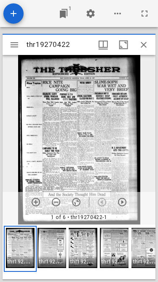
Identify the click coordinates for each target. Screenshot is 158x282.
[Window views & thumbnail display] (103, 45)
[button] (20, 249)
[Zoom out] (56, 202)
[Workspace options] (117, 13)
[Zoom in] (36, 202)
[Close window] (144, 45)
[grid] (79, 252)
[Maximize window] (123, 45)
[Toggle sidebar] (14, 45)
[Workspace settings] (90, 13)
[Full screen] (144, 13)
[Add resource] (13, 13)
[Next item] (122, 202)
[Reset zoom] (76, 202)
